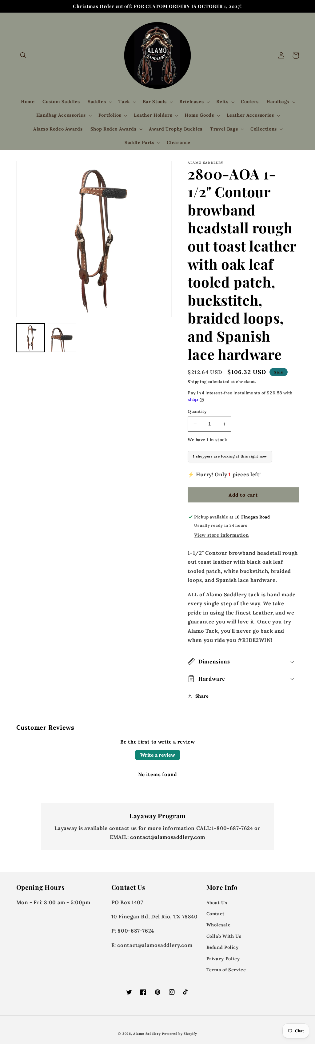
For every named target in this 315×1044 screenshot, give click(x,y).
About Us (216, 902)
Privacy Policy (223, 958)
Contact (215, 914)
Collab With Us (223, 936)
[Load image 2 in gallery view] (62, 338)
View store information (221, 535)
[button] (23, 55)
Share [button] (202, 696)
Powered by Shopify (179, 1033)
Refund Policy (222, 947)
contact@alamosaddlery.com (167, 837)
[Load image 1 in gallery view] (30, 338)
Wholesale (218, 925)
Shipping (197, 381)
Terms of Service (226, 970)
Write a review (157, 755)
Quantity (197, 411)
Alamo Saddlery (147, 1033)
